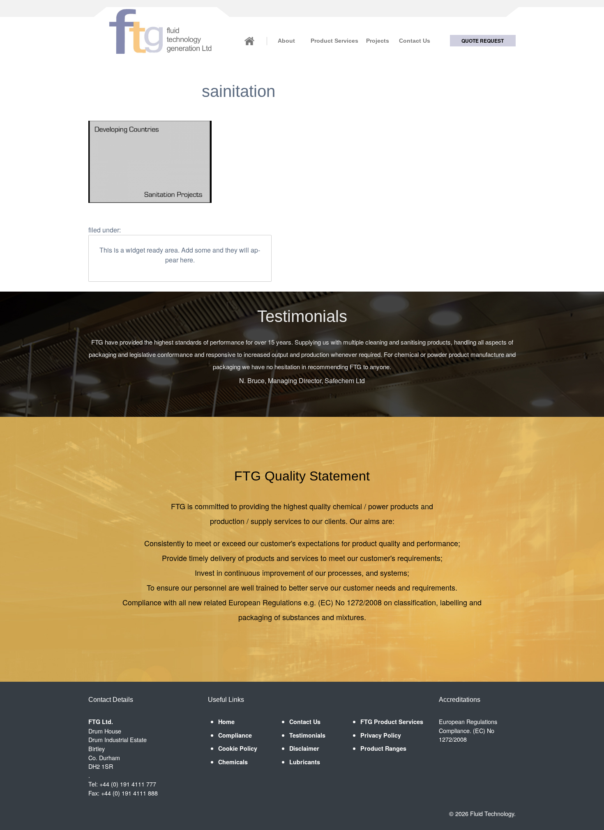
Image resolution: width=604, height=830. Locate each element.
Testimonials (307, 735)
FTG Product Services (391, 721)
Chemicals (233, 762)
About (286, 40)
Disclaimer (304, 748)
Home (226, 721)
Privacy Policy (380, 735)
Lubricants (304, 762)
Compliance (235, 735)
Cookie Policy (237, 748)
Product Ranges (383, 748)
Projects (377, 40)
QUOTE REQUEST (482, 40)
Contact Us (414, 40)
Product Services (334, 40)
